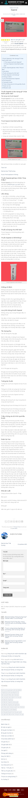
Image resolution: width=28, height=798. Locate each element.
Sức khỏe (4, 762)
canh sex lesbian (17, 690)
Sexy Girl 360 (5, 756)
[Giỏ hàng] (26, 2)
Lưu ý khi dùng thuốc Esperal (10, 78)
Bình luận (5, 561)
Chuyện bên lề (5, 744)
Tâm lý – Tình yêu (6, 768)
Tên (4, 573)
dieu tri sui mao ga (16, 697)
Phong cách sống (6, 753)
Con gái (3, 750)
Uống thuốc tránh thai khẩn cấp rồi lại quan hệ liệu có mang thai (13, 655)
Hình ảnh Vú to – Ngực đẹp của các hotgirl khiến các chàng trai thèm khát (13, 662)
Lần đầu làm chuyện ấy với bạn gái (10, 702)
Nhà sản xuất (6, 87)
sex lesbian (13, 709)
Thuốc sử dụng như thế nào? (10, 73)
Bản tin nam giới (15, 39)
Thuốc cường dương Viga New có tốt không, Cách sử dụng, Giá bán (15, 629)
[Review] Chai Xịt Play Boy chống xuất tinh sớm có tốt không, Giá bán (15, 622)
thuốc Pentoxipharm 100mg (9, 174)
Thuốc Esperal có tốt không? (10, 75)
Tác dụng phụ (6, 80)
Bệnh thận (4, 724)
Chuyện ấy (4, 692)
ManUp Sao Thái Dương (8, 171)
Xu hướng (4, 779)
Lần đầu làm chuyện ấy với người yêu (10, 704)
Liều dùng (5, 71)
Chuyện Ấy (4, 741)
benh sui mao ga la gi (7, 690)
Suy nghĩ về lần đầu (6, 714)
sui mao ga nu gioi (17, 712)
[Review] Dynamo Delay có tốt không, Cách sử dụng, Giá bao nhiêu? (14, 636)
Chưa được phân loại (7, 739)
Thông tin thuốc (14, 7)
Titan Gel (4, 167)
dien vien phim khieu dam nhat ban (10, 694)
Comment (7, 624)
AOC (19, 792)
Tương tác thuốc (7, 82)
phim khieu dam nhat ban (8, 707)
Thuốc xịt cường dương (8, 776)
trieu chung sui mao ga (17, 714)
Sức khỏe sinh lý (6, 765)
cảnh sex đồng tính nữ (13, 692)
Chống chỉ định (7, 76)
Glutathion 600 (22, 544)
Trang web (6, 587)
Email (5, 580)
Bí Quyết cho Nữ (6, 733)
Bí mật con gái (5, 727)
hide (17, 55)
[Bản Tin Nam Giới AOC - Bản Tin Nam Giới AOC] (14, 2)
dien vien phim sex (6, 697)
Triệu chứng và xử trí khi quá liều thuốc (13, 84)
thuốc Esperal (19, 43)
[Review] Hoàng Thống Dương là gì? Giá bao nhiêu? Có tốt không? (16, 617)
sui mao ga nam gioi (6, 712)
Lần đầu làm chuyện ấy (7, 699)
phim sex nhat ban (19, 707)
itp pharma (20, 794)
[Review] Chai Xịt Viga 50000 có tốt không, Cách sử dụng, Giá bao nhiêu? (15, 642)
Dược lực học (6, 86)
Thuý (2, 673)
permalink (14, 528)
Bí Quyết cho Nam (6, 730)
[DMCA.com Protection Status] (14, 796)
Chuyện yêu (5, 747)
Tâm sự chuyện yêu (7, 771)
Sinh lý (3, 759)
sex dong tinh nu (5, 709)
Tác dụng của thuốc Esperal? (13, 62)
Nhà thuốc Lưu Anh (14, 184)
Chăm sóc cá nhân (6, 736)
